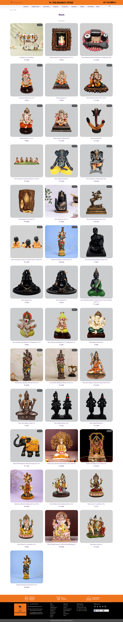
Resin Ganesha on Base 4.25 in (61, 138)
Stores (51, 616)
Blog (64, 612)
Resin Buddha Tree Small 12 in (27, 219)
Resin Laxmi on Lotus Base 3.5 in (96, 504)
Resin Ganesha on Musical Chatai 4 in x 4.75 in (27, 179)
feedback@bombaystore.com (36, 613)
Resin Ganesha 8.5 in (96, 138)
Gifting (82, 6)
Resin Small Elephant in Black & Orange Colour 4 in (26, 463)
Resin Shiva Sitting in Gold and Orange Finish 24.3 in (96, 382)
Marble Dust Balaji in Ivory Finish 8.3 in (96, 463)
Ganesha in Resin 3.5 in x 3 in (26, 98)
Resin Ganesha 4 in (61, 98)
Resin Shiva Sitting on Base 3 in (26, 423)
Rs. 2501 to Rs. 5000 (82, 610)
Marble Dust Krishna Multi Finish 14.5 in (26, 585)
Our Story (65, 606)
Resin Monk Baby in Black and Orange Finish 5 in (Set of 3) (26, 259)
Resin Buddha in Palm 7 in (61, 219)
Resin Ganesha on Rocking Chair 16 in (96, 179)
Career (65, 607)
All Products (91, 6)
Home (11, 10)
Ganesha (26, 6)
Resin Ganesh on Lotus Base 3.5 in (27, 544)
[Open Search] (11, 2)
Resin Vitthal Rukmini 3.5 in (61, 423)
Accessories (65, 6)
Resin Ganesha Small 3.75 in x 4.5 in (96, 98)
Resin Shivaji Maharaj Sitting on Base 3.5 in (96, 259)
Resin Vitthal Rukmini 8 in (96, 423)
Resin (15, 10)
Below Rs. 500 (80, 606)
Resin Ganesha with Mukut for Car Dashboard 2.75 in (27, 342)
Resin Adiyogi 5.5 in (61, 300)
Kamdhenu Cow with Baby (27, 57)
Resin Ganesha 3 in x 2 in (26, 138)
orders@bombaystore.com (36, 606)
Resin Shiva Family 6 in (96, 544)
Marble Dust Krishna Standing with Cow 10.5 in (26, 504)
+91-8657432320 (34, 604)
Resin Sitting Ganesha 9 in (61, 179)
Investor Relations (67, 609)
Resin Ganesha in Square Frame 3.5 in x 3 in (61, 57)
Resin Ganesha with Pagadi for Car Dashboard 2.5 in (61, 342)
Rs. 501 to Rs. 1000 (81, 607)
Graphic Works (36, 6)
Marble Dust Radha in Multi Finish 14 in (61, 259)
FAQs (64, 615)
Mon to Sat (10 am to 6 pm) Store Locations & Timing (36, 609)
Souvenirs (74, 6)
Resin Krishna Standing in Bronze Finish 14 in (26, 382)
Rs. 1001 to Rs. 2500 (82, 609)
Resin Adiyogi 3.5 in (27, 300)
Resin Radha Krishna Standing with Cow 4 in (61, 504)
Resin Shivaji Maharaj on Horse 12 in (96, 219)
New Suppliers (66, 610)
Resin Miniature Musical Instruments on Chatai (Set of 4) (96, 57)
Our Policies (66, 613)
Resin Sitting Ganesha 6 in (96, 342)
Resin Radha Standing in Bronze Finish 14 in (61, 382)
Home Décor (46, 6)
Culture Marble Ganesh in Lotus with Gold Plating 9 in (61, 544)
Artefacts (55, 6)
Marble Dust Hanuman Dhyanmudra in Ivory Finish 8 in (61, 463)
